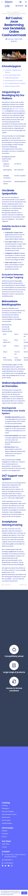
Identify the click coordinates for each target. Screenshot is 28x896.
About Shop (5, 844)
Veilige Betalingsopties (12, 78)
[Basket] (26, 6)
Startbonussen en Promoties (13, 80)
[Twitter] (5, 865)
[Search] (26, 2)
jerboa (15, 41)
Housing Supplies (7, 823)
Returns (4, 837)
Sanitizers (5, 805)
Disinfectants (6, 817)
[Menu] (20, 2)
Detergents (5, 808)
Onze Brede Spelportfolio (12, 75)
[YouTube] (8, 865)
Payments (5, 834)
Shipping (4, 831)
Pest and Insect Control (9, 814)
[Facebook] (2, 865)
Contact (4, 847)
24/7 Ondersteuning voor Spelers (15, 83)
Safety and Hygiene (8, 811)
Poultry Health (6, 820)
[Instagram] (11, 866)
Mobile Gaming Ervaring (12, 86)
